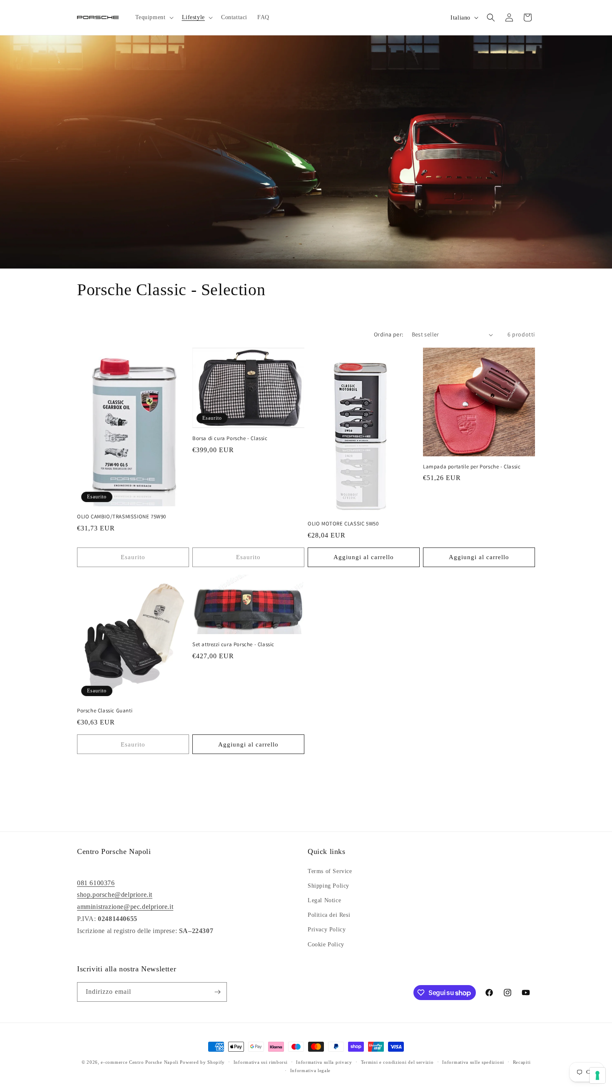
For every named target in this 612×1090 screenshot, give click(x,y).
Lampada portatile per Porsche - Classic (471, 466)
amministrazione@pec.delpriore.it (125, 906)
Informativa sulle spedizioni (473, 1062)
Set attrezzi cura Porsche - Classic (233, 644)
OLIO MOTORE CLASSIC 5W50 (343, 523)
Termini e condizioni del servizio (397, 1062)
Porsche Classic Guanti (104, 710)
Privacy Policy (327, 929)
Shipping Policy (328, 886)
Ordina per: (388, 334)
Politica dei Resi (329, 915)
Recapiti (522, 1062)
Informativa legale (310, 1070)
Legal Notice (324, 900)
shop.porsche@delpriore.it (114, 894)
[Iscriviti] (217, 992)
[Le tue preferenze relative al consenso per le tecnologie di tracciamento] (597, 1075)
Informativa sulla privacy (324, 1062)
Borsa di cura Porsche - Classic (230, 438)
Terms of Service (330, 871)
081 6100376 (96, 882)
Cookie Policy (326, 944)
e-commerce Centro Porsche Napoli (139, 1062)
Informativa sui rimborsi (261, 1062)
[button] (153, 17)
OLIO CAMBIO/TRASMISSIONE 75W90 (121, 516)
